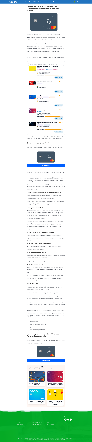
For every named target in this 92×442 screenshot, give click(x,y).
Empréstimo (49, 1)
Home (26, 1)
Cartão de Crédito (32, 1)
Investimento (64, 1)
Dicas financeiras (41, 1)
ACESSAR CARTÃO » (58, 77)
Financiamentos (56, 1)
